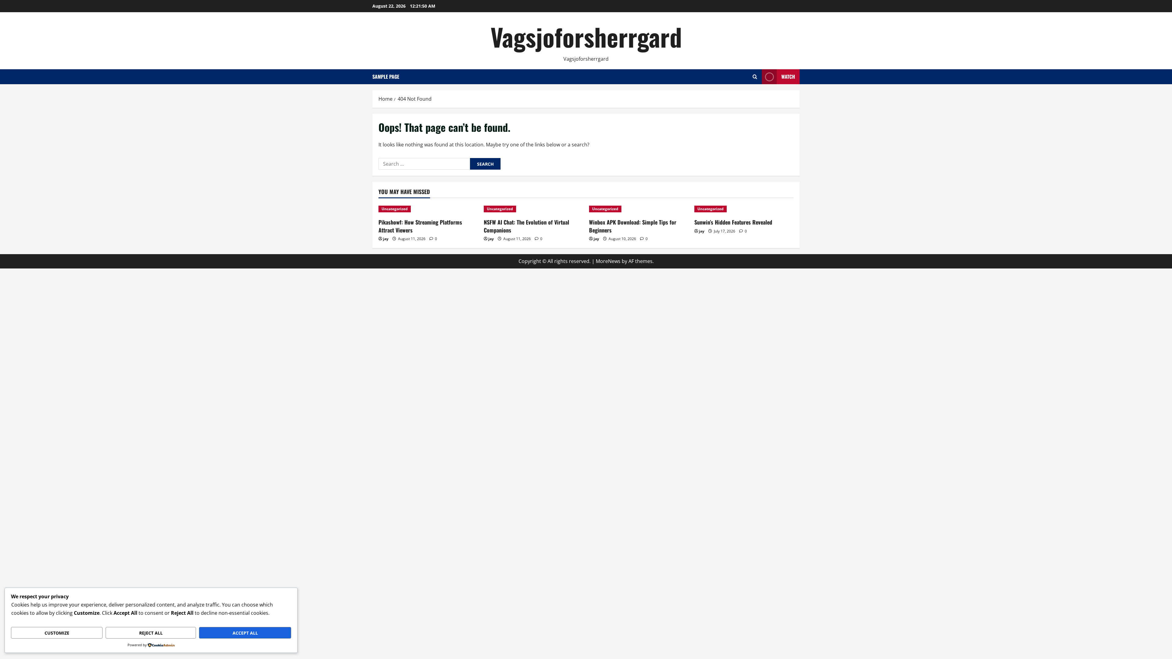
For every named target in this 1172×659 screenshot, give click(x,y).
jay (386, 238)
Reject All (151, 633)
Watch (788, 76)
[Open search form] (755, 77)
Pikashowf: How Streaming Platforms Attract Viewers (420, 226)
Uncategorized (395, 208)
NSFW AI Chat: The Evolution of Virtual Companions (526, 226)
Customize (57, 633)
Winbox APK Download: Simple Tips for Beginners (632, 226)
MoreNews (608, 261)
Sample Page (385, 76)
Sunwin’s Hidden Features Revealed (733, 222)
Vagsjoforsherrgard (586, 37)
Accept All (245, 633)
